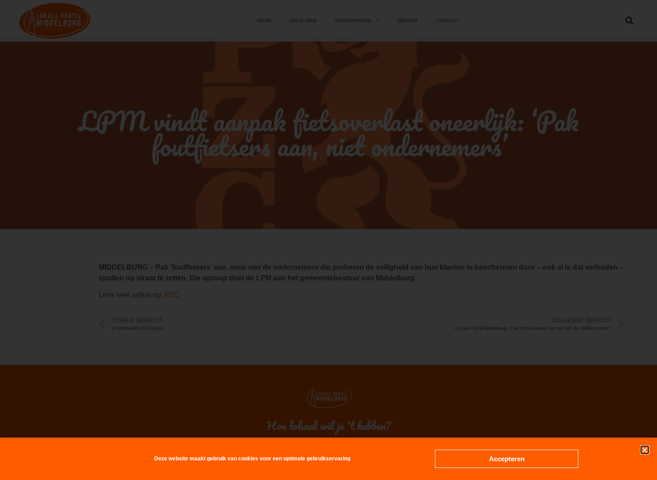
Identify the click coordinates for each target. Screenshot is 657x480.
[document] (328, 240)
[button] (644, 450)
